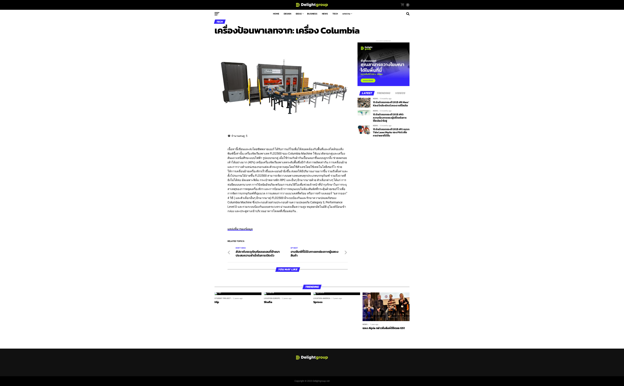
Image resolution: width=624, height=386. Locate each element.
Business (312, 13)
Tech (335, 13)
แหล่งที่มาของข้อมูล (240, 228)
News (325, 13)
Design (287, 13)
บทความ (346, 13)
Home (276, 13)
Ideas (299, 13)
